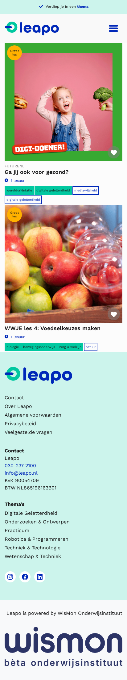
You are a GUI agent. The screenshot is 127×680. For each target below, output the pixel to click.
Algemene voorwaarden (33, 415)
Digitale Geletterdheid (23, 200)
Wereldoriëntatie (19, 190)
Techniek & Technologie (32, 548)
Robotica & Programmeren (36, 539)
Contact (14, 398)
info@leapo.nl (21, 473)
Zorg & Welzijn (70, 347)
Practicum (17, 530)
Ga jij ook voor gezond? (37, 172)
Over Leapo (18, 406)
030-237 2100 (20, 465)
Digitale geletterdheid (53, 190)
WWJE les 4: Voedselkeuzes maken (52, 328)
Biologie (12, 347)
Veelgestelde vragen (28, 432)
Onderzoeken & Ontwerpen (37, 522)
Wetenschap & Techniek (33, 556)
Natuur (91, 347)
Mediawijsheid (85, 190)
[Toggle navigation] (113, 28)
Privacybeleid (20, 423)
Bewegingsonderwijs (39, 347)
